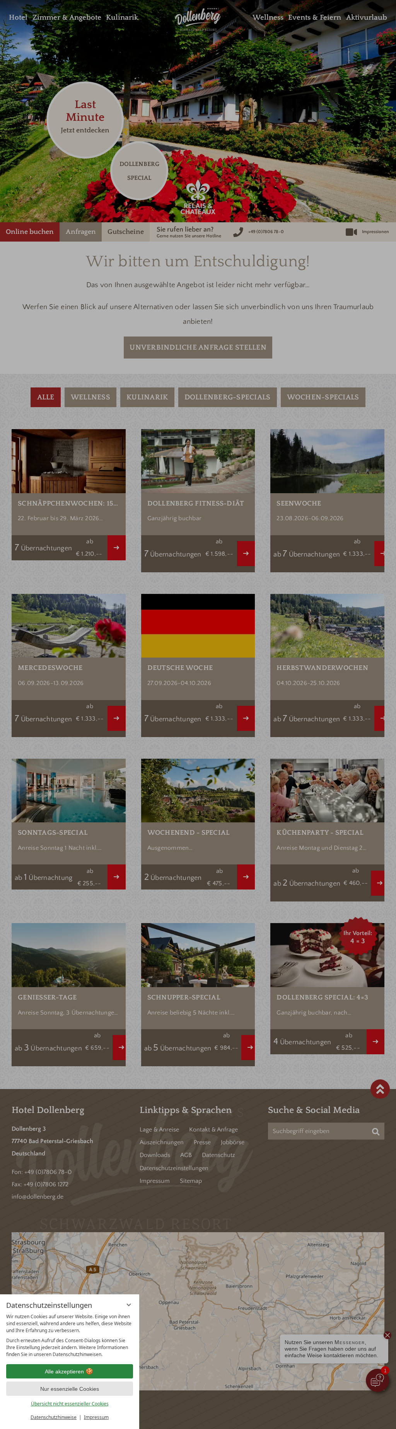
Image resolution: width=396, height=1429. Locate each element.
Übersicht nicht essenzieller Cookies (70, 1403)
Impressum (96, 1417)
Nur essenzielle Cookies (69, 1389)
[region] (69, 1335)
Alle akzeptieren (64, 1371)
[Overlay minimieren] (128, 1304)
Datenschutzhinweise (54, 1417)
